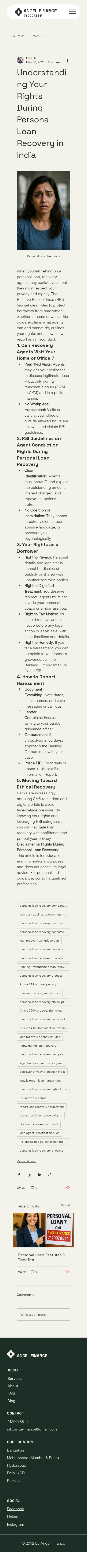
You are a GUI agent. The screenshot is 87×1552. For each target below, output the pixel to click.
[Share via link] (50, 1175)
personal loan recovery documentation (45, 923)
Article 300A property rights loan (41, 1010)
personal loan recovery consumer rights (45, 932)
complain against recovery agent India (45, 914)
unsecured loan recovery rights (41, 1115)
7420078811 (17, 1421)
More (36, 36)
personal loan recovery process (41, 975)
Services (14, 1378)
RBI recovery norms (33, 1098)
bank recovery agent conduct (40, 993)
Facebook (15, 1508)
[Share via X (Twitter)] (29, 1175)
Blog (11, 1400)
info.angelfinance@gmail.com (32, 1429)
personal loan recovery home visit (42, 1019)
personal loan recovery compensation (45, 905)
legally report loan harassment (40, 1080)
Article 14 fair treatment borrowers (43, 1028)
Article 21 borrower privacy (38, 984)
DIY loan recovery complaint (39, 1124)
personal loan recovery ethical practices (45, 1002)
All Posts (18, 36)
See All (65, 1205)
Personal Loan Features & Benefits (41, 1257)
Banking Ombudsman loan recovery (44, 967)
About (12, 1385)
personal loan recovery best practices (45, 1054)
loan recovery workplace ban (39, 940)
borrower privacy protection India (42, 1072)
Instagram (15, 1524)
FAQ (11, 1393)
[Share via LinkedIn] (40, 1175)
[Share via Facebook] (19, 1175)
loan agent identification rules (39, 1133)
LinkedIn (14, 1516)
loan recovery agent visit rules (40, 1037)
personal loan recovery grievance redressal (45, 1150)
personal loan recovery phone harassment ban (45, 958)
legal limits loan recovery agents (41, 1063)
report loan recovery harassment (42, 1107)
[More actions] (67, 60)
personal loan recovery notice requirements (45, 949)
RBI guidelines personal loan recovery (45, 1142)
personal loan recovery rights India (43, 1089)
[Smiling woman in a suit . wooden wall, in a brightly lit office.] (43, 1230)
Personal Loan (26, 1161)
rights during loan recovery (38, 1045)
